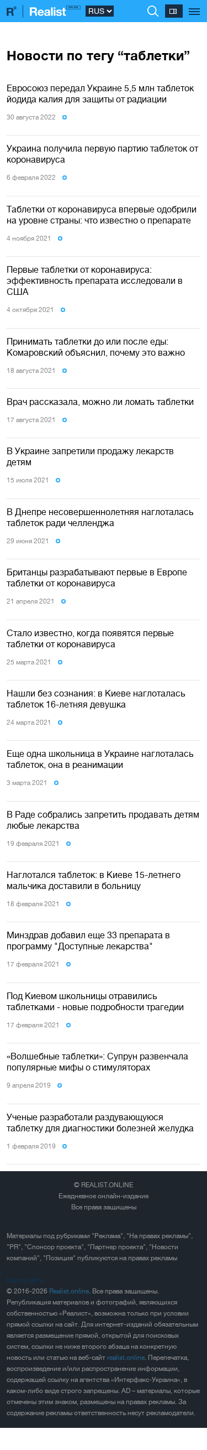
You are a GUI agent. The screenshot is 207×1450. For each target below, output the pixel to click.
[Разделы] (194, 6)
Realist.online (69, 1291)
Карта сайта (25, 1280)
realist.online (126, 1357)
